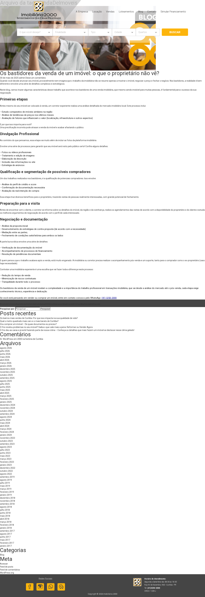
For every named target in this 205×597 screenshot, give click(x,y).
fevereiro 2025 (7, 399)
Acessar (4, 564)
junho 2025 (5, 387)
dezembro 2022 (7, 468)
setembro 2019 (7, 477)
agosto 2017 (6, 534)
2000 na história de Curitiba (30, 339)
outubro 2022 (6, 471)
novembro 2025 (7, 372)
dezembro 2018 (7, 498)
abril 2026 (4, 360)
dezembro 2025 (7, 369)
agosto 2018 (6, 507)
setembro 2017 (7, 531)
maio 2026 (5, 357)
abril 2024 (4, 426)
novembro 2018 (7, 501)
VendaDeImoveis (92, 304)
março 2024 (5, 429)
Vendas (110, 11)
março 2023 (5, 459)
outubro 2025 (6, 375)
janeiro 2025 (6, 402)
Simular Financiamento (173, 11)
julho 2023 (5, 450)
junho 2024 (5, 420)
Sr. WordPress (6, 339)
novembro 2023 (7, 438)
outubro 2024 (6, 411)
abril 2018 (4, 519)
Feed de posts (6, 567)
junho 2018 (5, 513)
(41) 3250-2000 (109, 298)
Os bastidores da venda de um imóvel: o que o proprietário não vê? (80, 73)
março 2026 (5, 363)
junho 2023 (5, 453)
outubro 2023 (6, 441)
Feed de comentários (10, 570)
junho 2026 (5, 354)
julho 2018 (5, 510)
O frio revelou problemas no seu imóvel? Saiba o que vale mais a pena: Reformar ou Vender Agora (46, 327)
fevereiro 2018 (7, 525)
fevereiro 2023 (7, 462)
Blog (140, 11)
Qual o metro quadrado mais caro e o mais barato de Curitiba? (29, 321)
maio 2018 (5, 516)
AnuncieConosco (8, 304)
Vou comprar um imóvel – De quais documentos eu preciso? (28, 324)
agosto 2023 (6, 447)
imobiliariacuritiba (58, 304)
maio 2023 (5, 456)
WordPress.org (7, 573)
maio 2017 (5, 540)
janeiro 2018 (6, 528)
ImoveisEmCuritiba (75, 304)
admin (22, 78)
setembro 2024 (7, 414)
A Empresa (82, 11)
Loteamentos (126, 11)
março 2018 (5, 522)
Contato (151, 11)
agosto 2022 (6, 474)
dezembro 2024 (7, 405)
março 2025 (5, 396)
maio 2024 (5, 423)
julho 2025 (5, 384)
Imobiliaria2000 (42, 304)
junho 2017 (5, 537)
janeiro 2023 (6, 465)
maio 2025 (5, 390)
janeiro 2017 (6, 546)
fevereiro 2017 (7, 543)
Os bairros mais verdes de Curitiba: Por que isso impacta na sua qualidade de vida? (40, 318)
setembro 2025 (7, 378)
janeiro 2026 (6, 366)
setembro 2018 (7, 504)
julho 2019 (5, 483)
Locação (97, 11)
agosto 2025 (6, 381)
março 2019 (5, 489)
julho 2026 (5, 351)
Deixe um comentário (36, 78)
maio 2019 (5, 486)
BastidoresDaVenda (25, 304)
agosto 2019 (6, 480)
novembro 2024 (7, 408)
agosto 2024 (6, 417)
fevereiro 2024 (7, 432)
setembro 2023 (7, 444)
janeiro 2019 (6, 495)
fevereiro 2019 (7, 492)
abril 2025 (4, 393)
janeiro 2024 (6, 435)
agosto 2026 (6, 348)
